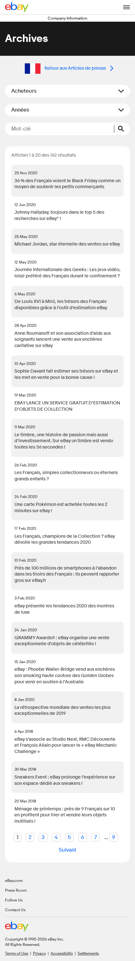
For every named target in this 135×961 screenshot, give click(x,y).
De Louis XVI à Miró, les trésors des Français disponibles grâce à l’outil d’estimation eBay (60, 304)
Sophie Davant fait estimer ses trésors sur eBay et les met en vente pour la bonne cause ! (66, 374)
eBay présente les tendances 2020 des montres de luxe (64, 609)
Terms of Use (16, 953)
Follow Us (14, 899)
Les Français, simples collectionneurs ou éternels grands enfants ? (66, 476)
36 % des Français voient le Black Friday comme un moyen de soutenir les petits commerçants (67, 184)
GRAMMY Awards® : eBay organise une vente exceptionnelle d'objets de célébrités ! (62, 641)
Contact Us (15, 909)
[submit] (122, 129)
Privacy (39, 953)
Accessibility (62, 953)
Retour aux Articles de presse (75, 68)
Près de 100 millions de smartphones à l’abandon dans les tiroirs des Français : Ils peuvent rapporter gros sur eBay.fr (66, 574)
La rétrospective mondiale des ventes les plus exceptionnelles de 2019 (62, 710)
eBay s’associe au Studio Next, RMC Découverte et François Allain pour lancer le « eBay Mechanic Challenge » (65, 745)
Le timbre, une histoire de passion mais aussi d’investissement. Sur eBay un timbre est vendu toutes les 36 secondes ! (63, 441)
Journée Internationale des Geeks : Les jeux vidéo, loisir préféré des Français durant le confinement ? (67, 273)
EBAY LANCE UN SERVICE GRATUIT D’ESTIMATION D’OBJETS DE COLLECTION (67, 406)
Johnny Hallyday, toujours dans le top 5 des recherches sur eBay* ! (59, 215)
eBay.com (14, 880)
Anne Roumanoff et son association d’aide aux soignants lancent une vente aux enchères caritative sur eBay (62, 339)
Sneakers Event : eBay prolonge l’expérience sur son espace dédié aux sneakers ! (64, 780)
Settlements (88, 953)
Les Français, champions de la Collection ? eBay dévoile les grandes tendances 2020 (64, 539)
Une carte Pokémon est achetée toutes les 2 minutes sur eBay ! (60, 507)
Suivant (67, 850)
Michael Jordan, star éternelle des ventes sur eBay (67, 244)
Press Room (16, 890)
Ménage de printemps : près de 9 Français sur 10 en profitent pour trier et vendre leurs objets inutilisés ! (64, 815)
